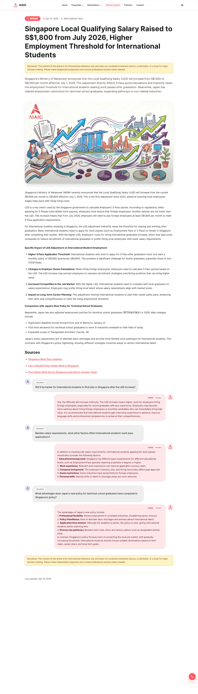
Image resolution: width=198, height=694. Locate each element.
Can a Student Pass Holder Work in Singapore (53, 365)
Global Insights (113, 5)
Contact (140, 5)
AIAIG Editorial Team (73, 18)
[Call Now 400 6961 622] (192, 676)
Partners (128, 5)
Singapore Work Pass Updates (45, 359)
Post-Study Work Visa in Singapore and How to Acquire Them (62, 372)
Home (64, 5)
